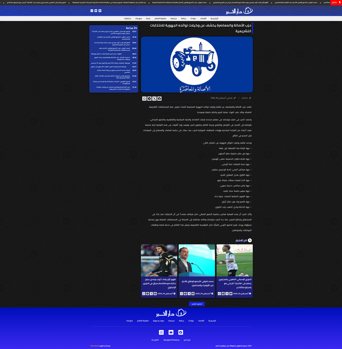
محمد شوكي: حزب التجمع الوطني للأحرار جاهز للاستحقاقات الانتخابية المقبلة (199, 2)
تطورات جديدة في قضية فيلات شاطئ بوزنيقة (106, 54)
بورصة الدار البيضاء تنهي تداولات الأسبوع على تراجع (108, 67)
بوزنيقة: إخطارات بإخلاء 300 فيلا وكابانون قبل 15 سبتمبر (110, 63)
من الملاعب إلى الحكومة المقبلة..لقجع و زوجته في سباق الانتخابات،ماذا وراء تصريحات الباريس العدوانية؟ (129, 2)
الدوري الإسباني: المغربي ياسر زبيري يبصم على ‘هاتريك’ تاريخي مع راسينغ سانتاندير (56, 2)
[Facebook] (100, 10)
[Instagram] (92, 10)
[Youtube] (96, 10)
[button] (159, 99)
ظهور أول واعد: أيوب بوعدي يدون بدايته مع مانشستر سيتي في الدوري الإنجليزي (260, 2)
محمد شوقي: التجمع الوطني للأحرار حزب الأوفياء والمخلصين (316, 2)
